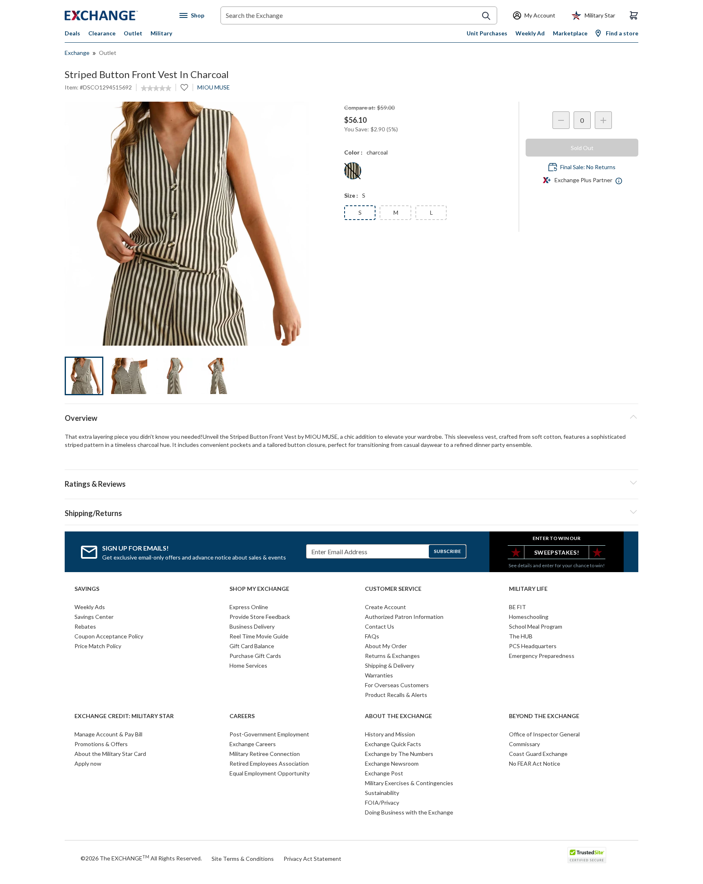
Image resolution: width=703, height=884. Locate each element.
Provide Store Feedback (259, 616)
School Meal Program (535, 626)
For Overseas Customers (397, 685)
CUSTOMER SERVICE (393, 589)
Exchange (77, 52)
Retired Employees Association (269, 763)
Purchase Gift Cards (255, 655)
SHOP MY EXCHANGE (259, 589)
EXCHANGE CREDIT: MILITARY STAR (124, 716)
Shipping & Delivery (389, 665)
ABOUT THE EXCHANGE (398, 716)
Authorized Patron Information (404, 616)
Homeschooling (528, 616)
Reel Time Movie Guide (258, 636)
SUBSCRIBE (447, 551)
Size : (351, 195)
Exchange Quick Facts (393, 743)
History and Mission (390, 734)
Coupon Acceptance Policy (108, 636)
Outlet (133, 33)
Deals (72, 33)
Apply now (87, 763)
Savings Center (94, 616)
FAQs (372, 636)
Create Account (385, 606)
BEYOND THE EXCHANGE (544, 716)
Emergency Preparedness (541, 655)
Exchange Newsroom (392, 763)
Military (161, 33)
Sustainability (382, 792)
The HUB (521, 636)
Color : (353, 152)
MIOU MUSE (213, 87)
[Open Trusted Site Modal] (587, 855)
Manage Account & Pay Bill (108, 734)
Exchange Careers (252, 743)
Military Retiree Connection (264, 753)
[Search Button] (486, 16)
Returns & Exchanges (392, 655)
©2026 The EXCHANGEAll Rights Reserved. (141, 858)
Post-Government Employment (269, 734)
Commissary (524, 743)
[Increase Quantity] (603, 120)
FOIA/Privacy (382, 802)
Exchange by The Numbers (399, 753)
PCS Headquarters (533, 645)
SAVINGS (86, 589)
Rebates (85, 626)
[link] (156, 88)
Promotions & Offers (101, 743)
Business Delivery (252, 626)
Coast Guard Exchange (538, 753)
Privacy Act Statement (312, 858)
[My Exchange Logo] (116, 15)
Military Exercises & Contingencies (409, 782)
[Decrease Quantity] (561, 120)
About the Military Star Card (110, 753)
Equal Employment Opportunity (269, 773)
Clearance (102, 33)
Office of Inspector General (544, 734)
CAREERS (242, 716)
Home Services (248, 665)
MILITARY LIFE (528, 589)
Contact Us (379, 626)
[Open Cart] (633, 15)
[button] (351, 482)
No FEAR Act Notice (534, 763)
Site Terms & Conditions (243, 858)
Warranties (379, 675)
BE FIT (517, 606)
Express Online (248, 606)
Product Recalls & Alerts (396, 694)
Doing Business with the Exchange (409, 812)
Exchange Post (384, 773)
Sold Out (582, 147)
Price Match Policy (97, 645)
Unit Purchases (487, 33)
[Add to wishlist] (184, 87)
